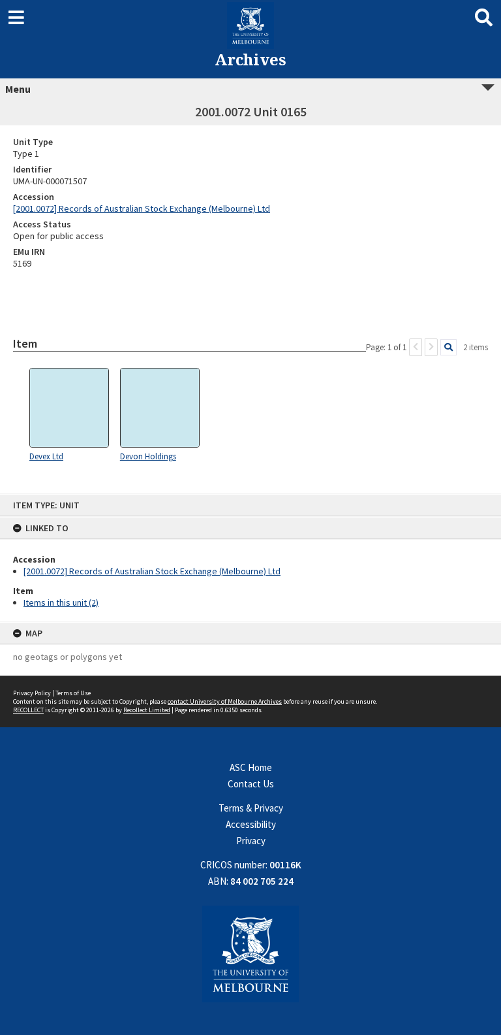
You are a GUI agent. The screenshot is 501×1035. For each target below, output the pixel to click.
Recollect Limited (146, 710)
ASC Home (251, 767)
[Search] (448, 347)
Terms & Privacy (251, 808)
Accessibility (251, 824)
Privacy (251, 840)
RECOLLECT (28, 710)
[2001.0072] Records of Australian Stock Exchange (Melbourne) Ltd (152, 571)
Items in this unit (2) (61, 602)
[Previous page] (415, 347)
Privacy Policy (32, 693)
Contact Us (251, 784)
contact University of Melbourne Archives (225, 701)
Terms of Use (73, 693)
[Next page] (431, 347)
